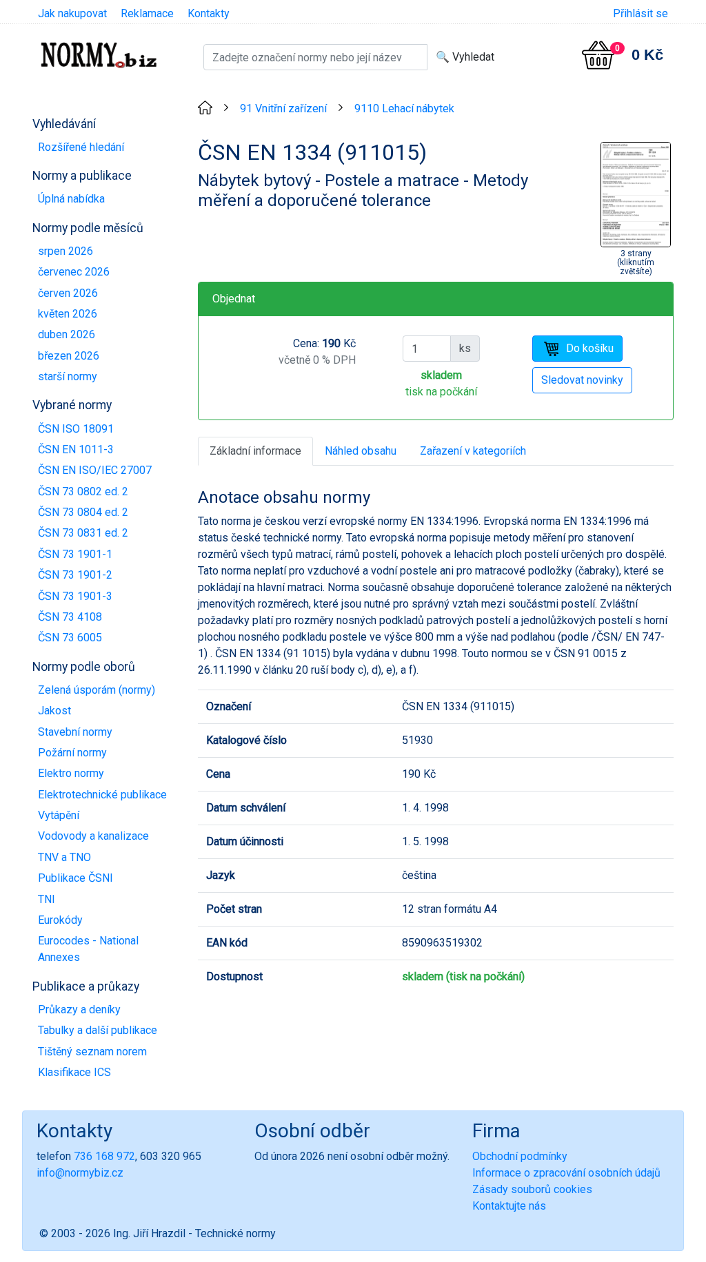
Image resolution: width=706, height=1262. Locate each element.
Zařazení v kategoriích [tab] (473, 450)
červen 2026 (68, 293)
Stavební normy (75, 731)
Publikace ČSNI (75, 878)
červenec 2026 (74, 271)
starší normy (67, 376)
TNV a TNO (64, 857)
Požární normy (72, 752)
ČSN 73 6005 (70, 637)
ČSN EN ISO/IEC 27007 (95, 470)
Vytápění (58, 815)
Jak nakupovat (72, 13)
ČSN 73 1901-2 (75, 574)
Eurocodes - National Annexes (88, 949)
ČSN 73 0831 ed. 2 (83, 532)
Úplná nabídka (71, 198)
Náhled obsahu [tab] (360, 450)
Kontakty (209, 13)
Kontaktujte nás (509, 1205)
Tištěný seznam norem (92, 1051)
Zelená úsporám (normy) (96, 689)
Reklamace (147, 13)
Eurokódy (60, 920)
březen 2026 (68, 355)
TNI (46, 899)
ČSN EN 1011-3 (76, 449)
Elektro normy (71, 773)
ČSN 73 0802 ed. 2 (83, 491)
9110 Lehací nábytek (404, 108)
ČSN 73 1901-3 (75, 596)
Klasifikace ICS (74, 1072)
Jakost (54, 710)
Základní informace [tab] (255, 450)
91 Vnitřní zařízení (283, 108)
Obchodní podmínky (519, 1156)
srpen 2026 (65, 251)
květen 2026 (67, 313)
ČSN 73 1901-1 (75, 554)
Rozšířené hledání (81, 147)
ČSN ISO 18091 (76, 428)
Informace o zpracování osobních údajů (566, 1172)
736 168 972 (104, 1156)
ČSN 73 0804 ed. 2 (83, 512)
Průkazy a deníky (79, 1009)
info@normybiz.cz (80, 1172)
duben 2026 (66, 334)
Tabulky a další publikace (97, 1030)
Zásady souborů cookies (532, 1189)
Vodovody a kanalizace (93, 835)
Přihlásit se (640, 13)
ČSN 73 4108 (70, 616)
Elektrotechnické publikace (102, 794)
